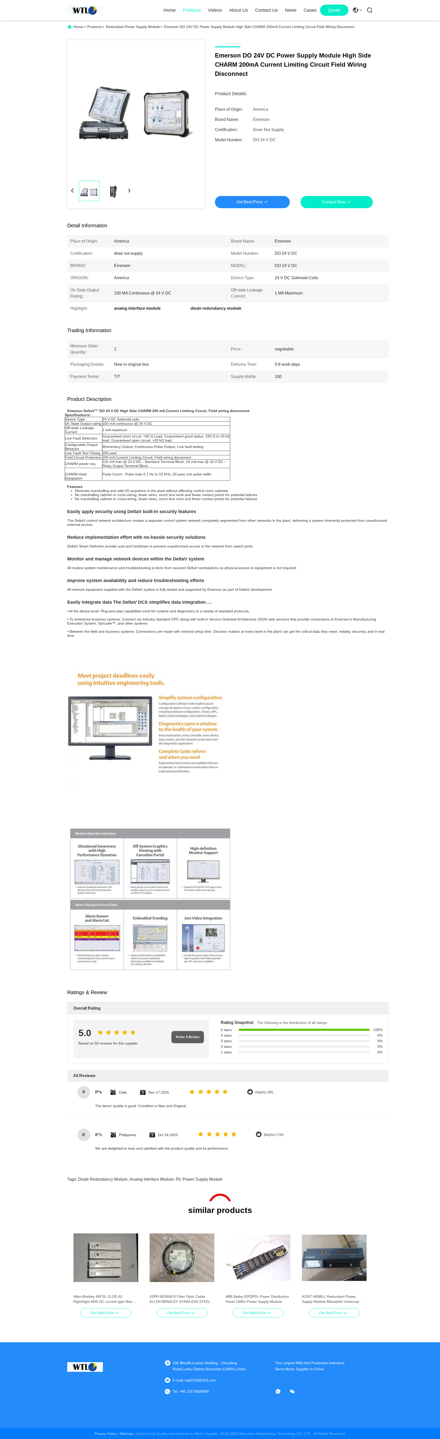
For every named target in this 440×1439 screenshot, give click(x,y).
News (290, 10)
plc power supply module (199, 1179)
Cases (310, 10)
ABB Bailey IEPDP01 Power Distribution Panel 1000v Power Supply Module (257, 1299)
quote (334, 10)
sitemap (126, 1434)
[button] (80, 1267)
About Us (238, 10)
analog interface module (152, 1179)
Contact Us (266, 10)
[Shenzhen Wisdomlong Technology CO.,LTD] (85, 10)
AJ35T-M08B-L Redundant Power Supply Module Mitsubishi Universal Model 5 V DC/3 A (330, 1299)
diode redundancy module (103, 1179)
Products (192, 10)
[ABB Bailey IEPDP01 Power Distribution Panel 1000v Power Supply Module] (258, 1258)
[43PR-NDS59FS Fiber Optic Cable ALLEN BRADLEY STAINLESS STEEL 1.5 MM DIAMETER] (181, 1258)
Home (169, 10)
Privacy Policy (105, 1434)
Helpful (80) (264, 1092)
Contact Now (334, 202)
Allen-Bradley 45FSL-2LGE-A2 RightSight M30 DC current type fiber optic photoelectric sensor (103, 1299)
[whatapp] (281, 1391)
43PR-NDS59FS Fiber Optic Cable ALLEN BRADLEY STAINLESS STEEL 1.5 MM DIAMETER (179, 1299)
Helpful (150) (274, 1135)
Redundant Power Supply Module (133, 27)
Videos (215, 10)
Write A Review (188, 1037)
